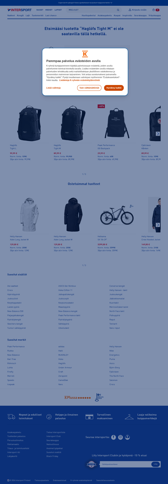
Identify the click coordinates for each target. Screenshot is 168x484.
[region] (85, 71)
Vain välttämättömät (89, 88)
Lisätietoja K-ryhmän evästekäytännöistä (79, 80)
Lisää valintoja (53, 88)
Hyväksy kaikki (113, 88)
